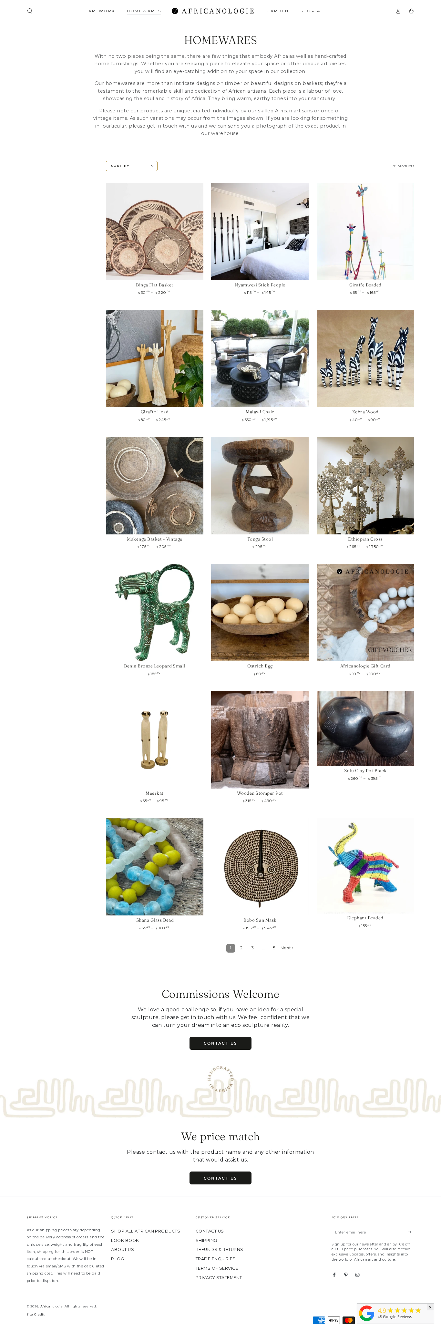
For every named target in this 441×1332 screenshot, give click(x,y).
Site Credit (36, 1314)
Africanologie (51, 1306)
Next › (287, 947)
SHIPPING (206, 1240)
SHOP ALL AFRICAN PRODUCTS (145, 1231)
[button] (29, 10)
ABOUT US (122, 1249)
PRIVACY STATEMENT (219, 1277)
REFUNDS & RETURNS (219, 1249)
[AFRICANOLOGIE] (366, 1321)
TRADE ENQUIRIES (216, 1258)
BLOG (117, 1258)
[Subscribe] (411, 1232)
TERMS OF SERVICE (217, 1268)
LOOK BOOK (125, 1240)
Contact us (221, 1043)
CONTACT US (210, 1231)
